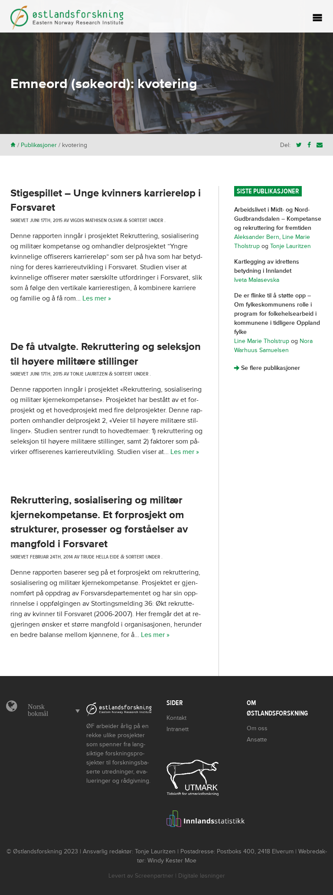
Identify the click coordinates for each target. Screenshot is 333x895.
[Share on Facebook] (309, 145)
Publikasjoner (39, 145)
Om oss (257, 728)
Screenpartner (154, 875)
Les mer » (96, 298)
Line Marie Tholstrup (261, 341)
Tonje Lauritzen (290, 246)
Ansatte (257, 739)
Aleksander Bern (256, 237)
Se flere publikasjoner (267, 368)
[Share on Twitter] (299, 145)
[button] (51, 710)
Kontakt (176, 718)
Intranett (177, 729)
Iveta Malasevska (256, 280)
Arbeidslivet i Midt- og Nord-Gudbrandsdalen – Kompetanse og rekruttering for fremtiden (277, 219)
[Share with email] (320, 145)
